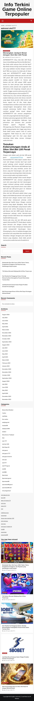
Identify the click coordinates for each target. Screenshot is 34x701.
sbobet (4, 431)
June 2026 (5, 320)
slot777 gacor (6, 466)
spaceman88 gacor (7, 484)
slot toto (3, 503)
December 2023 (6, 396)
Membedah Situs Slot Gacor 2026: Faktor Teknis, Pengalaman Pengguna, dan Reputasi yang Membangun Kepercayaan (15, 264)
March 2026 (5, 329)
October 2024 (6, 375)
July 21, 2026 (10, 630)
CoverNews (24, 696)
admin (4, 570)
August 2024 (5, 381)
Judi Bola (4, 416)
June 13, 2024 (15, 57)
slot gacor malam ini (6, 526)
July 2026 (4, 317)
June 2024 (5, 387)
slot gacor (5, 450)
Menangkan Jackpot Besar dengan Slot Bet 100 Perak (15, 54)
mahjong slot (5, 422)
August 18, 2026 (11, 570)
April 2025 (5, 357)
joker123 (3, 506)
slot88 (4, 469)
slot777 (4, 462)
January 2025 (6, 366)
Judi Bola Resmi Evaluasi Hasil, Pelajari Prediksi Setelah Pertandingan (15, 285)
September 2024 (6, 378)
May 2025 (5, 354)
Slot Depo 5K (5, 447)
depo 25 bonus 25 (6, 500)
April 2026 (5, 326)
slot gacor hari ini (7, 456)
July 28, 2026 (10, 599)
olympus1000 (6, 428)
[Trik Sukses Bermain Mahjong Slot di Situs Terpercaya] (17, 583)
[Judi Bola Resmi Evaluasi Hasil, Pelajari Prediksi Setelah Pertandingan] (17, 644)
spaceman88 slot (7, 487)
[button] (2, 21)
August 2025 (5, 345)
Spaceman (5, 475)
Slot (3, 438)
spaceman (3, 515)
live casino (5, 419)
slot (2, 509)
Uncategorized (6, 50)
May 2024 (5, 390)
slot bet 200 (5, 444)
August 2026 (5, 314)
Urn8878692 (7, 57)
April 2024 (5, 393)
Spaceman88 (5, 481)
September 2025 (6, 342)
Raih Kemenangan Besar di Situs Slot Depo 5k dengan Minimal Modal (16, 292)
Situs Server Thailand (8, 434)
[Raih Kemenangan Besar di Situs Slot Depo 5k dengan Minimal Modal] (17, 674)
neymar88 (5, 425)
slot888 (4, 472)
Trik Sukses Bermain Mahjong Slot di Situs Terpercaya (17, 271)
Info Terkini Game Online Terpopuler (17, 9)
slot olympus (4, 521)
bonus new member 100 (7, 518)
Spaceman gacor (6, 478)
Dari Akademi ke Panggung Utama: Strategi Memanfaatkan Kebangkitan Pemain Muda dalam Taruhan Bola (15, 277)
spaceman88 (4, 535)
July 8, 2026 (10, 660)
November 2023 (6, 399)
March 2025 (5, 360)
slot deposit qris (5, 495)
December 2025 (6, 332)
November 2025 (6, 335)
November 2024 (6, 372)
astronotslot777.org (16, 157)
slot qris (4, 459)
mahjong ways (5, 512)
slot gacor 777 (6, 453)
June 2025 (5, 351)
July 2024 (4, 384)
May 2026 (5, 323)
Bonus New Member (7, 410)
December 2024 (6, 369)
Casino (4, 413)
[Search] (31, 20)
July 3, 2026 (10, 690)
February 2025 (6, 363)
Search (3, 245)
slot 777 (4, 441)
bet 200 (3, 497)
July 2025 (4, 348)
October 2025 (6, 338)
